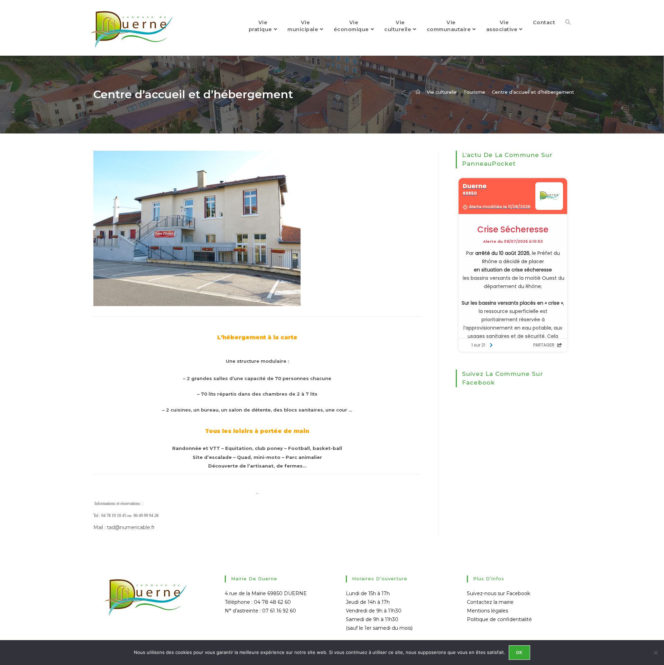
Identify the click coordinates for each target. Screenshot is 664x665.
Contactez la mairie (490, 602)
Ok (519, 652)
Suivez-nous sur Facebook (498, 593)
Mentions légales (487, 611)
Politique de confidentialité (499, 619)
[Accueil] (418, 92)
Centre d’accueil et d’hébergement (533, 92)
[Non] (655, 652)
